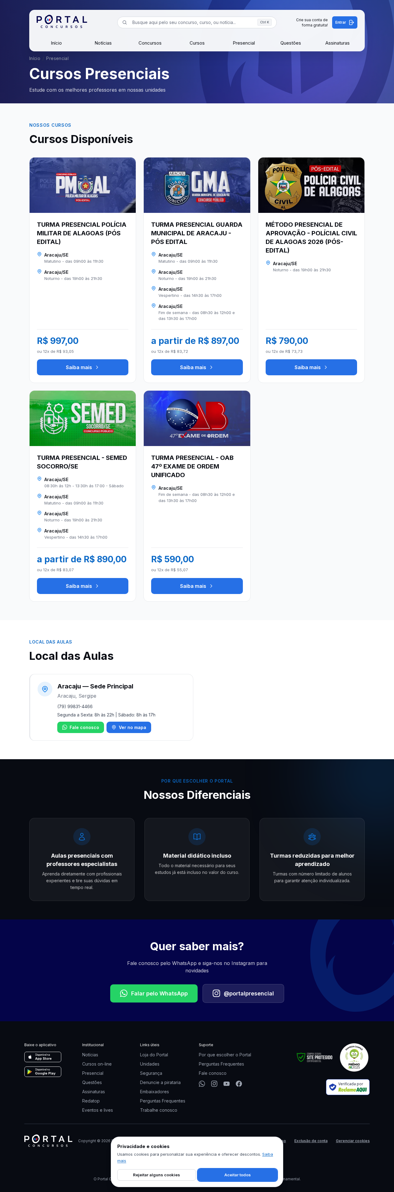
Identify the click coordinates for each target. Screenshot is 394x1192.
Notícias (103, 43)
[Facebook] (239, 1084)
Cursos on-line (97, 1063)
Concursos (150, 43)
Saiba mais (79, 367)
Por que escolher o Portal (225, 1054)
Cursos (197, 43)
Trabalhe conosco (158, 1110)
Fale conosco (84, 727)
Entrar (340, 22)
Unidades (149, 1063)
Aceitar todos (237, 1174)
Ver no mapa (132, 727)
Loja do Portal (154, 1054)
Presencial (244, 43)
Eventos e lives (97, 1110)
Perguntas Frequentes (162, 1100)
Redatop (91, 1100)
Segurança (151, 1073)
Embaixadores (154, 1091)
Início (56, 43)
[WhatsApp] (202, 1084)
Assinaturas (337, 43)
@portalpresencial (249, 993)
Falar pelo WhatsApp (159, 993)
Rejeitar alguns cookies (156, 1174)
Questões (290, 43)
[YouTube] (226, 1084)
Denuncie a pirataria (160, 1082)
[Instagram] (214, 1084)
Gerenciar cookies (353, 1140)
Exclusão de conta (311, 1140)
